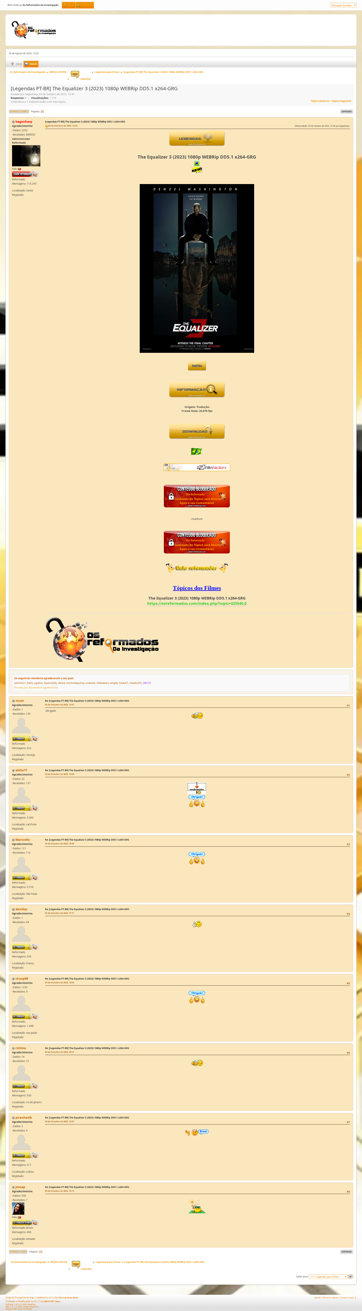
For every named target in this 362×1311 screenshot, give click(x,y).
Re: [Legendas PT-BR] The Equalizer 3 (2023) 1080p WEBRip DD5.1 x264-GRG (87, 700)
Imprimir (347, 111)
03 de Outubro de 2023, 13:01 (59, 704)
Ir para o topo (18, 1251)
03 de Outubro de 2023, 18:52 (59, 982)
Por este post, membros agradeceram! (36, 687)
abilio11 (21, 770)
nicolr (19, 701)
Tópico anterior (320, 101)
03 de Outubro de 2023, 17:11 (59, 913)
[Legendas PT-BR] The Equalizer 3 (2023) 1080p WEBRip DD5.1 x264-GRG (85, 121)
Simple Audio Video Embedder (19, 1309)
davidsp (21, 909)
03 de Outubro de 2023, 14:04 (59, 774)
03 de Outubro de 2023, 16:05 (59, 843)
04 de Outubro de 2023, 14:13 (59, 1190)
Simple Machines (31, 1307)
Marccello (22, 840)
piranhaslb (23, 1117)
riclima (20, 1048)
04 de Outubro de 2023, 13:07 (59, 1121)
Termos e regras (330, 1297)
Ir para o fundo (19, 111)
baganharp (23, 121)
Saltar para (302, 1276)
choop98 (21, 979)
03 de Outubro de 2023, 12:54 (62, 125)
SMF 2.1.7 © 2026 (13, 1307)
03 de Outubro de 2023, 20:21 (59, 1051)
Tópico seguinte (341, 101)
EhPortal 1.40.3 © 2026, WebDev (20, 1304)
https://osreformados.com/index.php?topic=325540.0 (196, 603)
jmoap (20, 1187)
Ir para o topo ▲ (348, 1297)
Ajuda (317, 1297)
